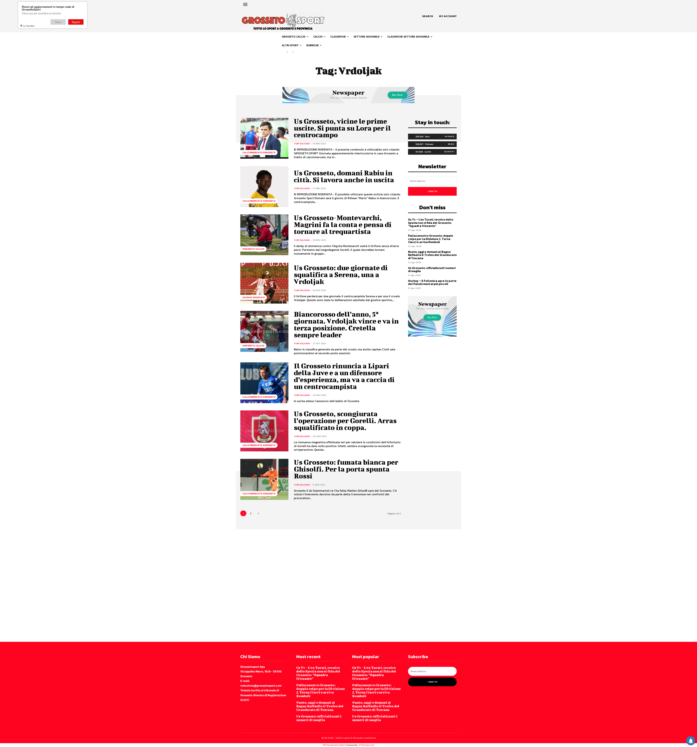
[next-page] (258, 513)
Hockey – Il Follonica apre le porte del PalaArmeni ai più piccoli (432, 282)
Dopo (58, 22)
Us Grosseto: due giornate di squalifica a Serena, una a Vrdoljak (341, 274)
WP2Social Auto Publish (334, 745)
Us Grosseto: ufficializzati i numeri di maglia (432, 269)
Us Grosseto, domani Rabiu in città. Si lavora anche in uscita (344, 176)
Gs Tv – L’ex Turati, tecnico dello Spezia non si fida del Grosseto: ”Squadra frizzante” (430, 222)
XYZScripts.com (366, 745)
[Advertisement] (109, 585)
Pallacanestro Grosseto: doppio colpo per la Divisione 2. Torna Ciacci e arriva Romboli (430, 238)
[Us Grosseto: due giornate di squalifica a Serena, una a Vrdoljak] (264, 283)
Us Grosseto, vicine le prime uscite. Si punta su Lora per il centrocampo (342, 128)
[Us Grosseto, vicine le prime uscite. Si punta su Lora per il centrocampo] (264, 138)
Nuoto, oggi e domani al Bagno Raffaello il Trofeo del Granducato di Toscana (432, 255)
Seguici (76, 22)
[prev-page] (287, 52)
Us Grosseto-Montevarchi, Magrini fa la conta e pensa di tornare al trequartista (343, 224)
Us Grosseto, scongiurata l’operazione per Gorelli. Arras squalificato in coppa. (345, 420)
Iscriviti (449, 151)
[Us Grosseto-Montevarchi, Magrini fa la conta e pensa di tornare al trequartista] (264, 234)
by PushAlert (28, 25)
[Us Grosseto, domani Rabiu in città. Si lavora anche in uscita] (264, 186)
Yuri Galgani (302, 143)
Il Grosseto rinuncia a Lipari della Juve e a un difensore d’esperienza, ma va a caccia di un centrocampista (344, 376)
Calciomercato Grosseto (258, 152)
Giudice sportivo (253, 297)
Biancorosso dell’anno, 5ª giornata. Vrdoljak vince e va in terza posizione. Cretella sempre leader (346, 324)
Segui (451, 144)
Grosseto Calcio (253, 249)
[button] (427, 16)
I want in (432, 191)
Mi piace (449, 136)
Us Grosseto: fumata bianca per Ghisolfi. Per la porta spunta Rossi (346, 469)
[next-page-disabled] (293, 52)
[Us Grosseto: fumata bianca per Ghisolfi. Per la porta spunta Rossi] (264, 479)
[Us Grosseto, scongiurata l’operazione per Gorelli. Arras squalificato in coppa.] (264, 430)
